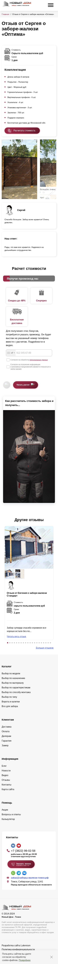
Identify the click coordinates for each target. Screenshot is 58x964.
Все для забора (10, 706)
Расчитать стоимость (24, 130)
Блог (4, 766)
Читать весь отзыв (16, 636)
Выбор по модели (11, 673)
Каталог (7, 666)
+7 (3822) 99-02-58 (23, 850)
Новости (6, 770)
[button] (7, 642)
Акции (5, 810)
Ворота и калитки (11, 701)
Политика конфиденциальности (18, 949)
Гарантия (6, 741)
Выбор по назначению (13, 678)
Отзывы (6, 780)
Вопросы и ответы (11, 814)
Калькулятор (8, 819)
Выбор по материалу (13, 683)
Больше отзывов (44, 648)
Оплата (5, 731)
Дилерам (6, 736)
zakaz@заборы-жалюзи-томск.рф (30, 878)
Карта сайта (8, 789)
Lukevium (25, 945)
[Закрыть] (51, 957)
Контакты (6, 784)
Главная (5, 14)
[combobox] (11, 353)
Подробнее (25, 960)
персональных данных (39, 360)
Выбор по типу (9, 697)
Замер (5, 745)
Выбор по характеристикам (16, 687)
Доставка (6, 727)
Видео (5, 775)
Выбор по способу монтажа (16, 692)
